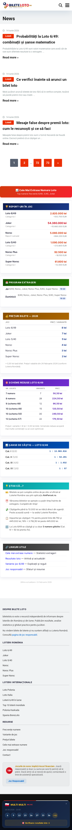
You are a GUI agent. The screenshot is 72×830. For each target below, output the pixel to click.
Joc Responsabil (16, 781)
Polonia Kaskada (11, 710)
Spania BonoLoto (11, 715)
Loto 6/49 (7, 650)
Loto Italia (7, 695)
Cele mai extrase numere (19, 553)
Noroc (6, 665)
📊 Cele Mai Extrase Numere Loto (36, 192)
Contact (6, 755)
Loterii (8, 36)
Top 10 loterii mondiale (14, 705)
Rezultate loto (13, 558)
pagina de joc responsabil (24, 634)
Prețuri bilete (9, 739)
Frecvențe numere (11, 729)
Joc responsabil (14, 569)
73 (47, 163)
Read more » (11, 57)
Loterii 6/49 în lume (12, 700)
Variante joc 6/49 (14, 563)
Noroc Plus (8, 670)
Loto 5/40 (7, 660)
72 (37, 163)
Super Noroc (9, 675)
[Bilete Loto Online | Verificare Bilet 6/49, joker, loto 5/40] (17, 5)
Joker (5, 655)
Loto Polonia (9, 690)
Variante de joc (10, 734)
